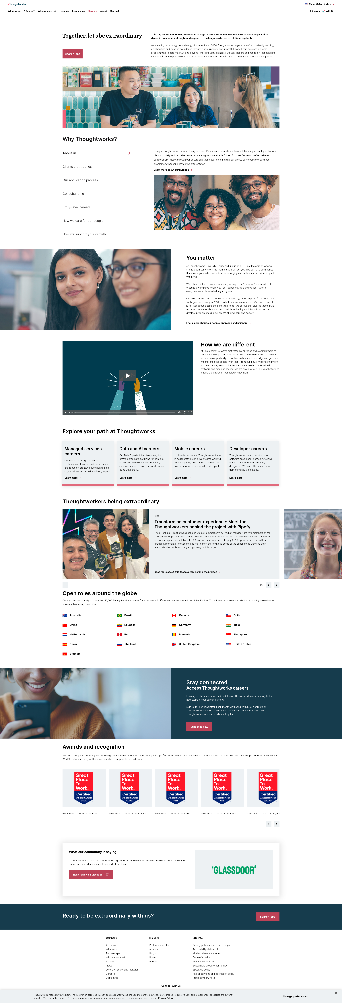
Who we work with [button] (47, 11)
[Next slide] (276, 585)
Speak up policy (201, 969)
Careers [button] (92, 11)
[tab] (98, 153)
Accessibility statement (205, 949)
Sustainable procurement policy (210, 965)
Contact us (112, 977)
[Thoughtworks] (17, 3)
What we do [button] (14, 11)
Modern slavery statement (207, 953)
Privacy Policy (165, 998)
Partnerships (113, 953)
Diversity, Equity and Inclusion (122, 969)
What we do (112, 949)
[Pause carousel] (65, 585)
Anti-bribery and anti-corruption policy (213, 973)
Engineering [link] (78, 11)
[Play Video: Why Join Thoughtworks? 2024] (127, 375)
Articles (153, 949)
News (109, 965)
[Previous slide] (268, 585)
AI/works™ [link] (29, 11)
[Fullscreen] (190, 412)
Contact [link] (114, 11)
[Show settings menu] (184, 412)
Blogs (152, 953)
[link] (173, 170)
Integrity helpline (202, 961)
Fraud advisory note (204, 977)
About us (111, 945)
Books (153, 957)
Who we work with (116, 957)
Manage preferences (295, 996)
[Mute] (179, 412)
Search (316, 11)
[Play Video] (65, 412)
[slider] (125, 412)
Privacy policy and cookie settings (211, 945)
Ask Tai (330, 10)
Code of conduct (202, 957)
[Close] (336, 993)
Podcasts (154, 961)
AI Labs (110, 961)
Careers (110, 973)
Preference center (159, 945)
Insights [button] (65, 11)
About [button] (103, 11)
